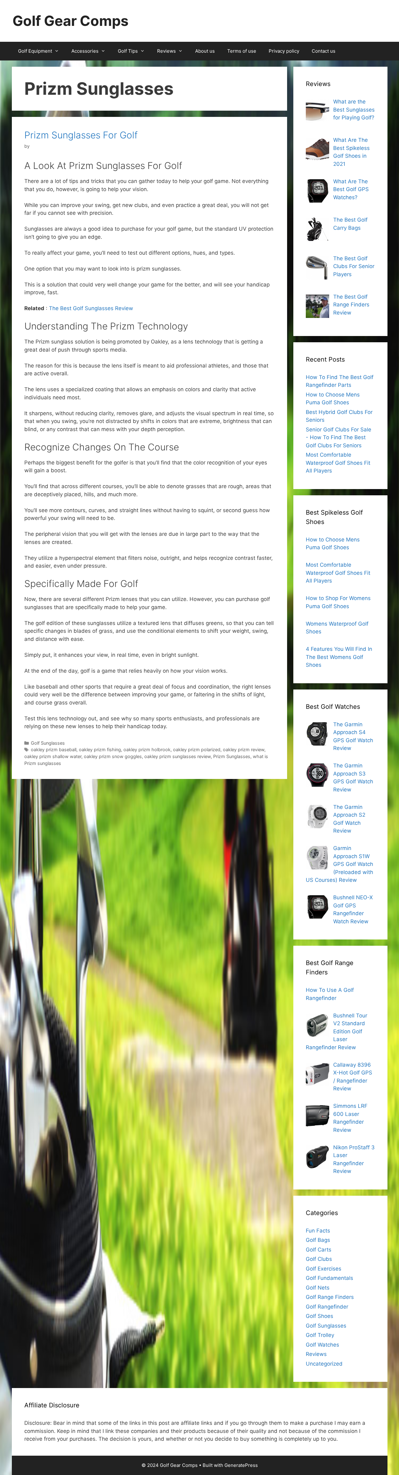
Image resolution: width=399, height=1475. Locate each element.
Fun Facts (318, 1231)
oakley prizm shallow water (52, 756)
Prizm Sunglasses (231, 756)
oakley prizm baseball (53, 749)
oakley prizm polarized (196, 749)
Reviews (166, 51)
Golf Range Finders (330, 1297)
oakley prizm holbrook (147, 749)
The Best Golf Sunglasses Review (91, 308)
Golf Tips (128, 51)
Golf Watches (322, 1345)
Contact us (323, 51)
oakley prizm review (243, 749)
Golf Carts (318, 1250)
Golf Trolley (320, 1335)
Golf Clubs (319, 1259)
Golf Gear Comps (70, 20)
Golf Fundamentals (329, 1278)
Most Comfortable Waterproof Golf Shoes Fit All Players (338, 463)
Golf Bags (318, 1240)
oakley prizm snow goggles (113, 756)
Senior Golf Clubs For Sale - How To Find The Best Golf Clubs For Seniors (338, 437)
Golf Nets (317, 1288)
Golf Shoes (319, 1316)
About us (205, 51)
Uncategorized (324, 1364)
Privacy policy (284, 51)
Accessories (85, 51)
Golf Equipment (35, 51)
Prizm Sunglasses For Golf (81, 135)
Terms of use (241, 51)
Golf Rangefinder (327, 1307)
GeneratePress (241, 1465)
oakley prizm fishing (100, 749)
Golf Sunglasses (48, 743)
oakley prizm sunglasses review (177, 756)
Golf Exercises (323, 1269)
